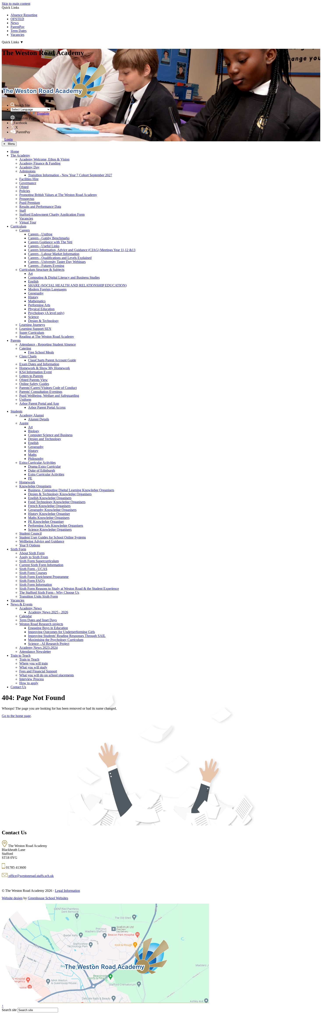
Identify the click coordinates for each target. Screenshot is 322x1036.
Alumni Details (38, 419)
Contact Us (18, 687)
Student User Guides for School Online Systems (52, 537)
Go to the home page (16, 716)
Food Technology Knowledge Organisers (56, 502)
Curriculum (18, 226)
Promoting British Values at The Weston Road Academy (58, 195)
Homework (27, 482)
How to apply (28, 683)
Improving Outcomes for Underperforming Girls (61, 632)
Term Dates (19, 31)
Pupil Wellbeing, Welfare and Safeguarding (49, 395)
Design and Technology (44, 439)
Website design (12, 898)
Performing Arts (39, 305)
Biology (33, 431)
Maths (32, 455)
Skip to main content (16, 3)
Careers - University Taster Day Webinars (57, 262)
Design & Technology (43, 321)
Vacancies (17, 35)
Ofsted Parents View (33, 380)
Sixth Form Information (35, 584)
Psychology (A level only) (46, 313)
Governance (27, 183)
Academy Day (29, 167)
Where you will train (33, 663)
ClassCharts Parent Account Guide (52, 360)
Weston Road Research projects (41, 624)
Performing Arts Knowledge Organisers (55, 525)
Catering (25, 348)
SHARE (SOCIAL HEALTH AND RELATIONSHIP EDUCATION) (77, 285)
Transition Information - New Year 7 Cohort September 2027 (70, 175)
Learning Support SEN (35, 329)
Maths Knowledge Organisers (48, 518)
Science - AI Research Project (48, 644)
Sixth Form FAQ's (32, 581)
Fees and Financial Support (38, 671)
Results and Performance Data (40, 206)
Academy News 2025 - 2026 (48, 612)
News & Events (21, 604)
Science (33, 317)
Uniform (25, 399)
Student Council (30, 533)
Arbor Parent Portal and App (39, 403)
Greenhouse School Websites (48, 898)
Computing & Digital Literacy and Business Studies (64, 277)
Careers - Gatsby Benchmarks (48, 238)
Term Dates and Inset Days (38, 620)
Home (15, 151)
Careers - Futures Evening (46, 266)
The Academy (20, 155)
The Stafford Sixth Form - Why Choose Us (49, 592)
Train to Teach (20, 655)
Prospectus (26, 199)
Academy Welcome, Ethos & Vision (44, 159)
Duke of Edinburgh (41, 470)
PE (30, 478)
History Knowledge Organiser (49, 514)
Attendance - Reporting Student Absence (47, 344)
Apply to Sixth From (33, 557)
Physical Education (41, 309)
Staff (22, 210)
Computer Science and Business (50, 435)
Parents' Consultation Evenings (40, 392)
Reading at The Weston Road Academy (46, 336)
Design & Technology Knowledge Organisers (60, 494)
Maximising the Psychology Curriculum (55, 640)
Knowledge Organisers (35, 486)
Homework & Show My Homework (44, 368)
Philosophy (36, 458)
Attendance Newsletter (35, 651)
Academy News (30, 608)
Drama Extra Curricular (44, 466)
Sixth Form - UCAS (33, 569)
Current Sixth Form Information (41, 565)
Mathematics (37, 301)
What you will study (33, 667)
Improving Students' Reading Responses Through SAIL (67, 636)
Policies (24, 191)
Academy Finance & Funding (39, 163)
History (33, 297)
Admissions (27, 171)
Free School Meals (41, 352)
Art (30, 273)
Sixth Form (18, 549)
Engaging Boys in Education (48, 628)
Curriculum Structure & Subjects (41, 269)
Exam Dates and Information (39, 364)
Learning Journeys (32, 325)
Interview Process (31, 679)
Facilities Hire (29, 179)
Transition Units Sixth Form (38, 596)
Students (16, 411)
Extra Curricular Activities (46, 474)
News (15, 23)
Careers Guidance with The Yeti (50, 242)
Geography (36, 293)
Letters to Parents (31, 376)
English (33, 281)
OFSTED (17, 19)
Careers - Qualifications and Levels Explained (60, 258)
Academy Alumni (31, 415)
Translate (43, 113)
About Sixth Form (31, 553)
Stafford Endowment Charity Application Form (52, 214)
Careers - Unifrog (40, 234)
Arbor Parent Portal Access (46, 407)
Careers (24, 230)
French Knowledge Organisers (49, 506)
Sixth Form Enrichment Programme (44, 577)
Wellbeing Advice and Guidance (41, 541)
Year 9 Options (29, 545)
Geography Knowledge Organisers (52, 510)
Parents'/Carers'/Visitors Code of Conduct (48, 388)
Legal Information (67, 890)
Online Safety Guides (34, 384)
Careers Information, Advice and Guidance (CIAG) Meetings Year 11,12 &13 (81, 250)
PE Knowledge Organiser (46, 521)
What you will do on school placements (46, 675)
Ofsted (23, 187)
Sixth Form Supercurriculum (39, 561)
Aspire (23, 423)
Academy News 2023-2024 (38, 647)
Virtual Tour (27, 222)
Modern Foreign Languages (47, 289)
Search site (9, 1010)
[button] (12, 105)
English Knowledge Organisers (49, 498)
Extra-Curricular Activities (37, 462)
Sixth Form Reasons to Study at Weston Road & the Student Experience (69, 588)
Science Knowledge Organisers (50, 529)
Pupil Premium (29, 203)
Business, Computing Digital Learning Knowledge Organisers (71, 490)
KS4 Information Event (35, 372)
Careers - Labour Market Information (53, 254)
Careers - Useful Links (43, 246)
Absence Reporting (24, 15)
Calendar (25, 616)
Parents (16, 340)
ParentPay (18, 27)
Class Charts (28, 356)
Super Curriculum (31, 332)
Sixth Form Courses (33, 573)
